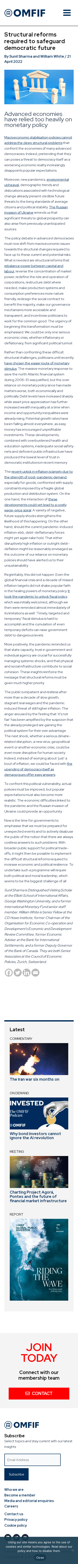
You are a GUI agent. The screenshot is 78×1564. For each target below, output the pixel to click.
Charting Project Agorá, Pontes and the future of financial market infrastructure (38, 1196)
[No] (72, 1550)
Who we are (14, 1489)
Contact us (13, 1514)
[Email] (35, 973)
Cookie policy (15, 1525)
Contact (42, 1393)
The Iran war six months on (34, 1079)
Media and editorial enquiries (29, 1501)
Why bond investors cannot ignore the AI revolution (35, 1135)
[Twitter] (18, 973)
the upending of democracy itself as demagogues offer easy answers (38, 769)
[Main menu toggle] (67, 12)
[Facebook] (9, 973)
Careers (11, 1506)
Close (40, 1557)
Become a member (20, 1495)
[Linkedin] (27, 973)
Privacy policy (16, 1519)
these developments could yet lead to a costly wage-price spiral (35, 504)
